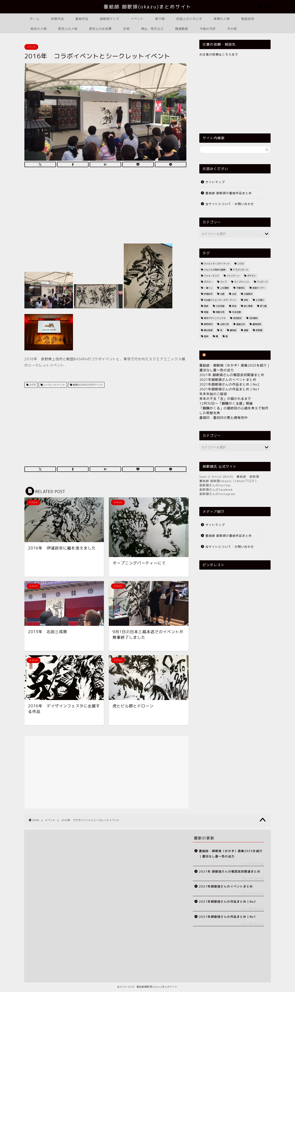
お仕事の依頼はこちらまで (218, 54)
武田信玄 (237, 318)
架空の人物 (38, 29)
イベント (137, 19)
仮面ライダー (258, 287)
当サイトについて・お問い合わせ (229, 204)
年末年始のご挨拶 (213, 394)
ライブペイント (241, 281)
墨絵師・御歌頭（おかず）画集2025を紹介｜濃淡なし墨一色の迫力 (231, 854)
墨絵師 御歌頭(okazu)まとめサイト (148, 6)
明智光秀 (220, 312)
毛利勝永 (253, 318)
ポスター (208, 281)
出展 (222, 293)
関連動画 (181, 29)
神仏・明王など (152, 29)
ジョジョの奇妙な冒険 (214, 269)
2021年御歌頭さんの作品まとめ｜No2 (229, 384)
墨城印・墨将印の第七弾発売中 (223, 417)
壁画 (206, 306)
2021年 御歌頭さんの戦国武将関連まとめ (231, 375)
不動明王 (240, 287)
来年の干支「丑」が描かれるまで (225, 398)
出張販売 (248, 293)
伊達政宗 (208, 293)
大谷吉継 (220, 306)
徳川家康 (248, 306)
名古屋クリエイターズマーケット (220, 299)
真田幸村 (208, 324)
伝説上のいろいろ (189, 19)
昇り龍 (263, 306)
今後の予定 (208, 29)
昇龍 (206, 312)
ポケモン (251, 275)
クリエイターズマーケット (217, 263)
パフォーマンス (211, 275)
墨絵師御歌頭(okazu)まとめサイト (235, 355)
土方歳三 (260, 299)
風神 (206, 336)
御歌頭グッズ (109, 19)
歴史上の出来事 (100, 29)
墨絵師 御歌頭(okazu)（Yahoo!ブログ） (228, 481)
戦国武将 (247, 19)
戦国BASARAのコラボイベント (87, 384)
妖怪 (234, 306)
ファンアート (233, 275)
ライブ (223, 281)
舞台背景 (208, 330)
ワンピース (262, 281)
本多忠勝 (236, 312)
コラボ (32, 384)
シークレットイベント (54, 384)
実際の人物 (222, 19)
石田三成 (224, 324)
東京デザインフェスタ (214, 318)
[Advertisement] (105, 206)
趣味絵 (233, 330)
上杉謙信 (224, 287)
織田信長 (256, 324)
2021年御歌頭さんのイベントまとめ (227, 379)
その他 (232, 29)
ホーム (35, 19)
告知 (246, 299)
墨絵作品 (81, 19)
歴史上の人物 (68, 29)
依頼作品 (57, 19)
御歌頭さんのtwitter (215, 485)
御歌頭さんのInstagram (217, 494)
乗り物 (160, 19)
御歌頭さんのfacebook (216, 489)
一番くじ (208, 287)
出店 (234, 293)
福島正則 (240, 324)
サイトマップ (215, 182)
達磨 (246, 330)
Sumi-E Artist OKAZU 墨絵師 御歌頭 (229, 476)
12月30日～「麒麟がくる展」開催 (226, 403)
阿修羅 (259, 330)
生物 (126, 29)
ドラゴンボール (240, 269)
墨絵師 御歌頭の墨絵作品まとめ (228, 193)
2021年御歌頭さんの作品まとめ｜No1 (229, 389)
